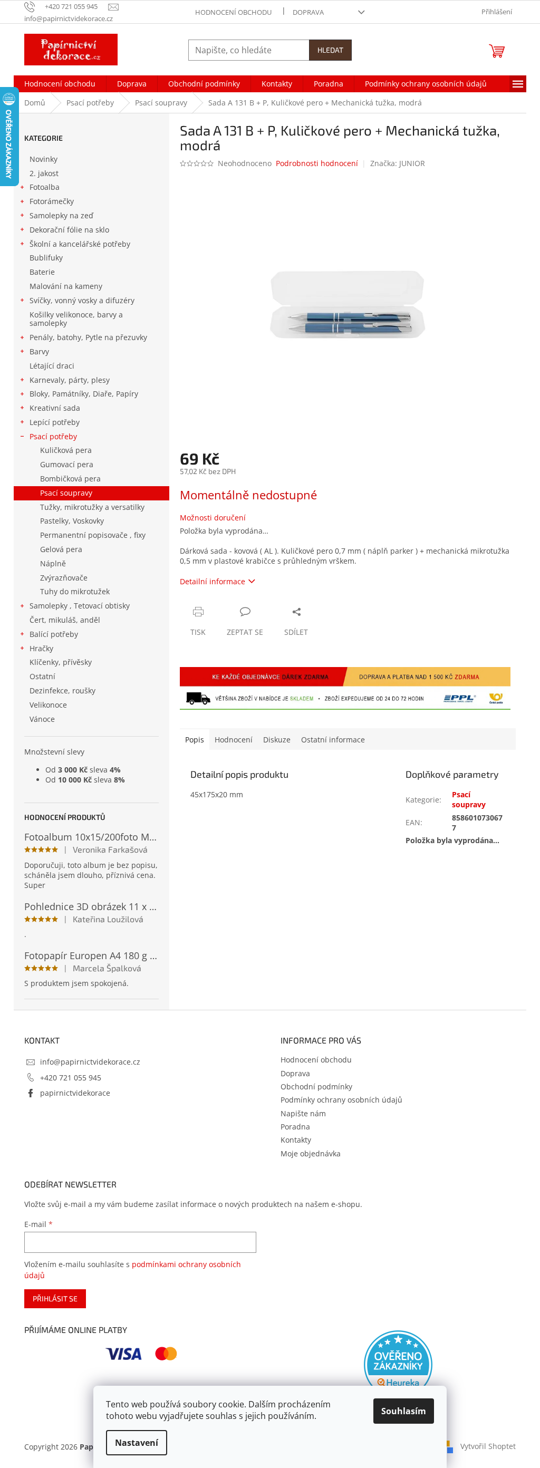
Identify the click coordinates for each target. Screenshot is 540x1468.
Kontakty (296, 1140)
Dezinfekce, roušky (62, 690)
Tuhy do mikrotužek (75, 591)
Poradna (295, 1127)
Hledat (330, 49)
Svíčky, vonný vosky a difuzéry (82, 300)
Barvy (39, 351)
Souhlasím (403, 1411)
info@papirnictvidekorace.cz (90, 1062)
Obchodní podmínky (316, 1086)
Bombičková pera (70, 479)
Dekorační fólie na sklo (69, 230)
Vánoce (42, 719)
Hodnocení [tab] (234, 740)
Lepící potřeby (55, 422)
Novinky (43, 159)
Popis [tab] (194, 740)
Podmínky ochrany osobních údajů (341, 1100)
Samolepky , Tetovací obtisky (80, 606)
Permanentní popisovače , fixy (93, 535)
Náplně (53, 563)
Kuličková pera (66, 450)
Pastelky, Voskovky (72, 521)
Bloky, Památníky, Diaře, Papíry (84, 394)
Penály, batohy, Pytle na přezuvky (88, 337)
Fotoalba (45, 187)
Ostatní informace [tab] (333, 740)
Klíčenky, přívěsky (61, 662)
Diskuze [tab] (277, 740)
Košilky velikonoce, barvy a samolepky (76, 319)
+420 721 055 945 (70, 1078)
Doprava (308, 12)
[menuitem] (60, 83)
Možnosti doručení (213, 518)
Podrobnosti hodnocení (317, 163)
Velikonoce (48, 705)
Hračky (41, 648)
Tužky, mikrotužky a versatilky (92, 507)
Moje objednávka (311, 1153)
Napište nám (303, 1113)
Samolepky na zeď (61, 215)
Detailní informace (212, 581)
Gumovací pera (66, 464)
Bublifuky (46, 258)
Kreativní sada (55, 408)
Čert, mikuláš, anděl (65, 620)
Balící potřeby (54, 634)
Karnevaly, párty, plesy (70, 380)
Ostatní (42, 676)
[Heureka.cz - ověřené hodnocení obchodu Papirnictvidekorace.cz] (398, 1364)
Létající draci (52, 366)
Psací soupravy (66, 493)
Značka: (397, 163)
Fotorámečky (52, 201)
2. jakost (44, 173)
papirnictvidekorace (75, 1093)
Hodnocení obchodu (233, 12)
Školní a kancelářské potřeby (80, 244)
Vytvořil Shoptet (488, 1446)
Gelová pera (61, 549)
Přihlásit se (55, 1298)
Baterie (42, 272)
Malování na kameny (66, 286)
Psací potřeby (53, 436)
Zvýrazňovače (64, 578)
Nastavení (136, 1442)
